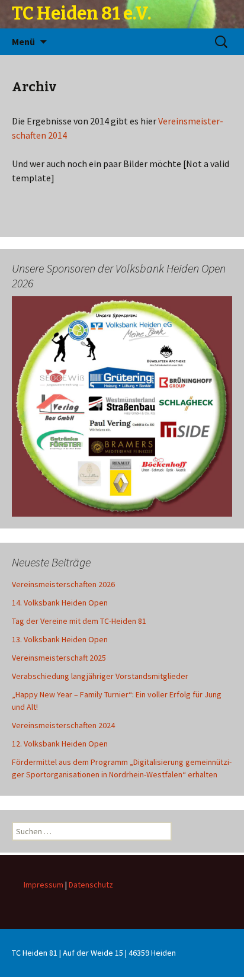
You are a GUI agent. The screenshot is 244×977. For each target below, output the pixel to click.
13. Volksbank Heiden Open (60, 639)
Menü (23, 41)
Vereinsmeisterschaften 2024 (63, 725)
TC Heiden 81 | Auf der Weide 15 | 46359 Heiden (94, 952)
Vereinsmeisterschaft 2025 (59, 657)
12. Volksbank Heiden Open (60, 743)
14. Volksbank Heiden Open (60, 602)
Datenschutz (91, 884)
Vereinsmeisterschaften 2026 (63, 584)
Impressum (43, 884)
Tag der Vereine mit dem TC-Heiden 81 (79, 621)
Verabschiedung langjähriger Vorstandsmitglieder (100, 676)
